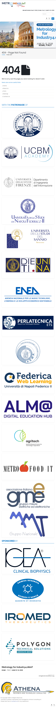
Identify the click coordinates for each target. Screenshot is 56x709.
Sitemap (5, 94)
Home (5, 86)
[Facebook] (47, 18)
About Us (5, 88)
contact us (14, 701)
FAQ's (4, 91)
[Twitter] (49, 18)
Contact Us (6, 96)
